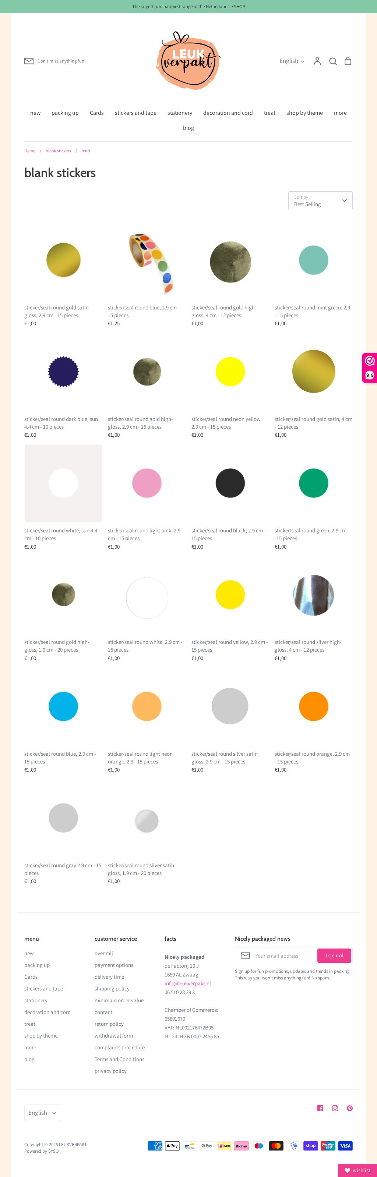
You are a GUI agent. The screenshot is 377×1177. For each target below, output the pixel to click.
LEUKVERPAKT (73, 1144)
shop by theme (304, 113)
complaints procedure (120, 1047)
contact (103, 1011)
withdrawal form (114, 1035)
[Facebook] (320, 1108)
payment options (114, 964)
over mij (104, 953)
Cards (97, 113)
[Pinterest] (349, 1108)
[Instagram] (335, 1108)
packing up (65, 113)
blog (188, 128)
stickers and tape (135, 113)
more (340, 113)
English (288, 61)
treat (269, 113)
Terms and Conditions (119, 1059)
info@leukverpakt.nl (188, 983)
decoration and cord (228, 113)
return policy (109, 1023)
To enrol (334, 955)
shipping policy (112, 988)
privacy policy (111, 1070)
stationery (180, 113)
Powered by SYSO (41, 1151)
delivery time (109, 976)
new (35, 113)
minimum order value (119, 1000)
